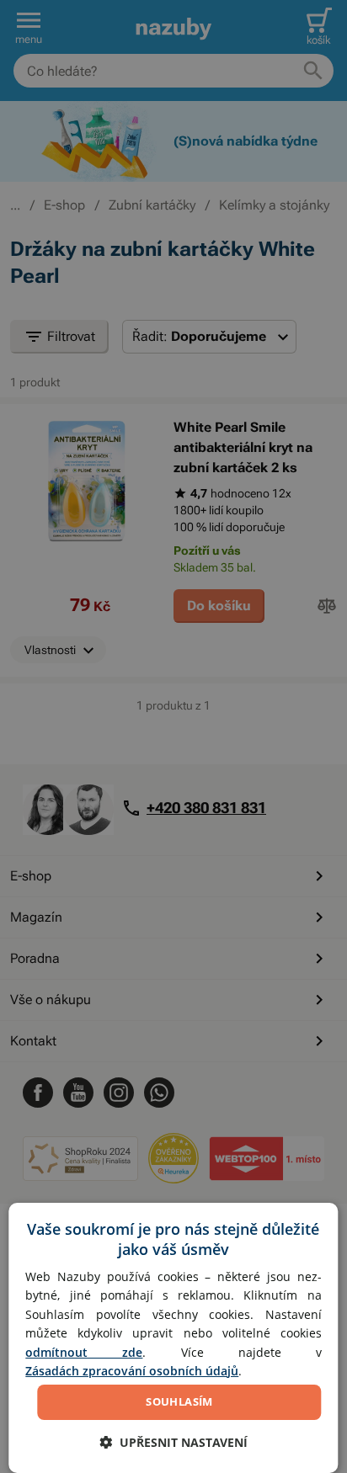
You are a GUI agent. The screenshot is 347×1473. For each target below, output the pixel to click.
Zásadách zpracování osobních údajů (131, 1371)
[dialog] (173, 1338)
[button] (173, 1442)
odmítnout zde (83, 1352)
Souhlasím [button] (179, 1401)
